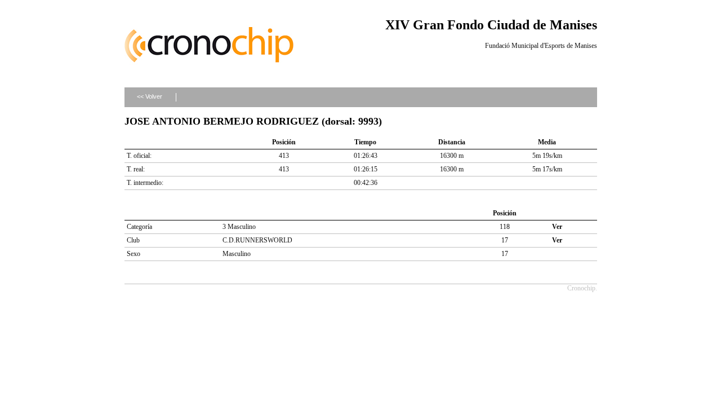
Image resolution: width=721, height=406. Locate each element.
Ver (557, 227)
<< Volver (149, 96)
